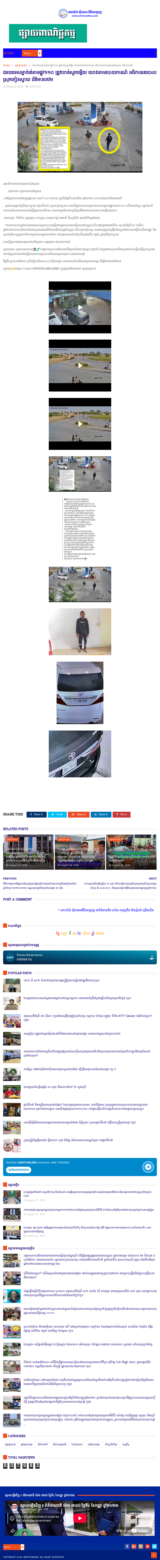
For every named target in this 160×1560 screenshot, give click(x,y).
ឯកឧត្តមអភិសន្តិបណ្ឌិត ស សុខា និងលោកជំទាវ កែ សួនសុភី (55, 1087)
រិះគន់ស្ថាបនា (77, 1444)
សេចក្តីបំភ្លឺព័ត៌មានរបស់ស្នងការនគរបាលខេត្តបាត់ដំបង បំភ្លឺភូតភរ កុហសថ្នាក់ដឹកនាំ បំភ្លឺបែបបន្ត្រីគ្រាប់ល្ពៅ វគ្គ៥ (80, 1123)
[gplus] (134, 1546)
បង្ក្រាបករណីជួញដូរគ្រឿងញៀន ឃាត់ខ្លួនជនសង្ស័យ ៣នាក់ (131, 859)
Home (8, 53)
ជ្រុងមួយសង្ (12, 839)
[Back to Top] (154, 1555)
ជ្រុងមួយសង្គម (21, 65)
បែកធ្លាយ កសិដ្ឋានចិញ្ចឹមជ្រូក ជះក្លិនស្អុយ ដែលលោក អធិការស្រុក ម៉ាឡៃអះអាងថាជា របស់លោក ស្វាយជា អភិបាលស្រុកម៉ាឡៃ (88, 1345)
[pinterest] (147, 1546)
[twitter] (154, 1546)
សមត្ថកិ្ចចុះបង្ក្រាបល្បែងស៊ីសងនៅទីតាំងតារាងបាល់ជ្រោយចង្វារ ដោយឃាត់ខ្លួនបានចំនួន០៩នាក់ (72, 1034)
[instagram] (140, 1546)
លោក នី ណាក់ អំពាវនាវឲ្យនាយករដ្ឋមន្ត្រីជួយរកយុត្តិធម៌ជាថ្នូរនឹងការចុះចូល (61, 981)
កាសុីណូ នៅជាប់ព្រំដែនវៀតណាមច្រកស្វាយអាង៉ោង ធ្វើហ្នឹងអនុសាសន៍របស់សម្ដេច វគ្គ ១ (70, 1069)
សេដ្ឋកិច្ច (126, 1444)
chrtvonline (31, 1557)
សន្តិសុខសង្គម (94, 1444)
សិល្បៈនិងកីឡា (111, 1444)
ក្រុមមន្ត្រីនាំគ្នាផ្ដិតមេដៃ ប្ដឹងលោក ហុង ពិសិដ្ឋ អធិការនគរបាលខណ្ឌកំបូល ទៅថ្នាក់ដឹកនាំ (68, 1140)
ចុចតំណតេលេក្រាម (19, 1170)
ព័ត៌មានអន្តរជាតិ (59, 1444)
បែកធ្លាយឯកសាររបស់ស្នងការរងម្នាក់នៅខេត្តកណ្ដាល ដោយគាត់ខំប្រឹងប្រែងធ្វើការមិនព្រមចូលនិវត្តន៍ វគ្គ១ (77, 998)
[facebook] (127, 1546)
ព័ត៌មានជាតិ (43, 1444)
